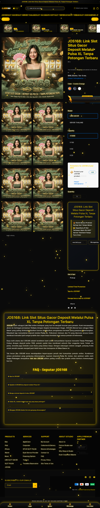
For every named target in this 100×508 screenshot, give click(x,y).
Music (7, 456)
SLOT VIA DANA (42, 15)
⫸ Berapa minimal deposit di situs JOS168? (21, 393)
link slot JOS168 (36, 358)
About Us (62, 442)
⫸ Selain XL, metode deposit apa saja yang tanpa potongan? (26, 401)
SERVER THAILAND (76, 123)
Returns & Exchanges (48, 449)
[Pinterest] (75, 308)
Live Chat (90, 506)
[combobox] (45, 8)
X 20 (71, 155)
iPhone (7, 449)
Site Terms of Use (47, 463)
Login (30, 506)
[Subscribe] (35, 485)
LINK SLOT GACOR (11, 460)
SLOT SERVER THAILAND (27, 15)
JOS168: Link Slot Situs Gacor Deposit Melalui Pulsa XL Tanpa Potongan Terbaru (50, 1)
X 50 (71, 149)
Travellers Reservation (30, 463)
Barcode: (83, 62)
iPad (6, 445)
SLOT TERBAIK (74, 15)
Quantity (71, 192)
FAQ (42, 456)
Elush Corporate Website (67, 455)
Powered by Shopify (89, 489)
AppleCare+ (27, 442)
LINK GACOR (74, 116)
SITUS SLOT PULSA (29, 449)
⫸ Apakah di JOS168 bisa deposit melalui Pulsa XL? (24, 385)
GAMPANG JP (93, 15)
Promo (10, 506)
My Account (45, 442)
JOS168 (4, 15)
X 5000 (72, 136)
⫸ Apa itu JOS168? (14, 376)
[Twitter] (72, 308)
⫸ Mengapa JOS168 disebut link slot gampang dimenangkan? (27, 410)
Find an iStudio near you (66, 446)
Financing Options (29, 456)
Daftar (50, 506)
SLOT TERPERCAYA (61, 15)
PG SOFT (51, 15)
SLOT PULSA (9, 463)
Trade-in (26, 460)
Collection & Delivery (48, 445)
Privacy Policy (46, 460)
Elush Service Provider (30, 452)
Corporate (26, 445)
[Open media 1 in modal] (32, 68)
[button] (4, 15)
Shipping (79, 69)
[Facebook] (69, 308)
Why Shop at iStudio (66, 451)
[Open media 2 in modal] (17, 117)
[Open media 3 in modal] (48, 117)
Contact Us (45, 452)
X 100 (72, 142)
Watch (7, 452)
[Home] (6, 8)
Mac (6, 442)
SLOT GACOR (12, 15)
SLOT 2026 (84, 15)
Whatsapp (70, 506)
